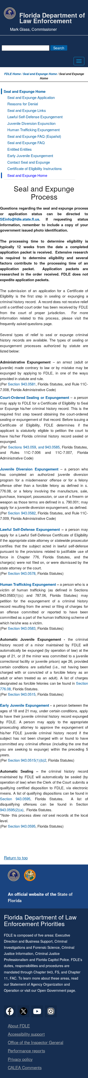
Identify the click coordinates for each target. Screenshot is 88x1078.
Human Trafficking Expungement (33, 129)
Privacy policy (20, 1059)
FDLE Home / (13, 74)
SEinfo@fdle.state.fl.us (19, 219)
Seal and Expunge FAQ (26, 142)
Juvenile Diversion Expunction (31, 123)
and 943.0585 (49, 446)
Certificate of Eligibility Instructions (34, 168)
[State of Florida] (31, 875)
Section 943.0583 (21, 628)
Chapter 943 (43, 972)
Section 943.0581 (21, 383)
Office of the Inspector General (35, 1042)
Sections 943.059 (22, 446)
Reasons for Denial (22, 103)
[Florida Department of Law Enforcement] (15, 875)
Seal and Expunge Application (31, 97)
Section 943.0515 (21, 694)
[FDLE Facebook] (10, 1011)
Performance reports (26, 1050)
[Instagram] (51, 1011)
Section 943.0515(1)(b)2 (27, 760)
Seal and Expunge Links (26, 110)
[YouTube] (37, 1011)
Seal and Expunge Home (40, 74)
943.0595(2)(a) (11, 809)
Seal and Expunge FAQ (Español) (34, 136)
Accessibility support (26, 1034)
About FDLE (19, 1025)
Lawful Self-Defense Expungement (35, 116)
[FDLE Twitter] (23, 1011)
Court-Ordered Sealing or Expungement (34, 397)
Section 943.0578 (21, 573)
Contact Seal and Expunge (28, 162)
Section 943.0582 (21, 512)
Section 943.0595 (15, 798)
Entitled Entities (19, 149)
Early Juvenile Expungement (30, 155)
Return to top (16, 858)
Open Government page (56, 990)
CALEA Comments (25, 1067)
